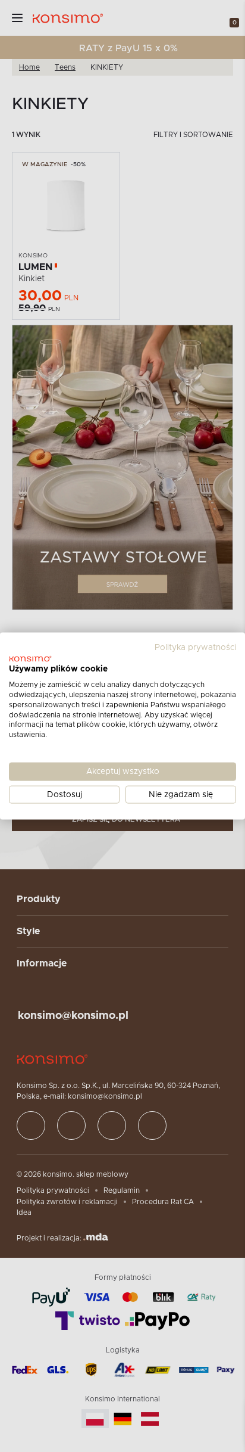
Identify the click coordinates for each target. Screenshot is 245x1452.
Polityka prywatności (195, 647)
